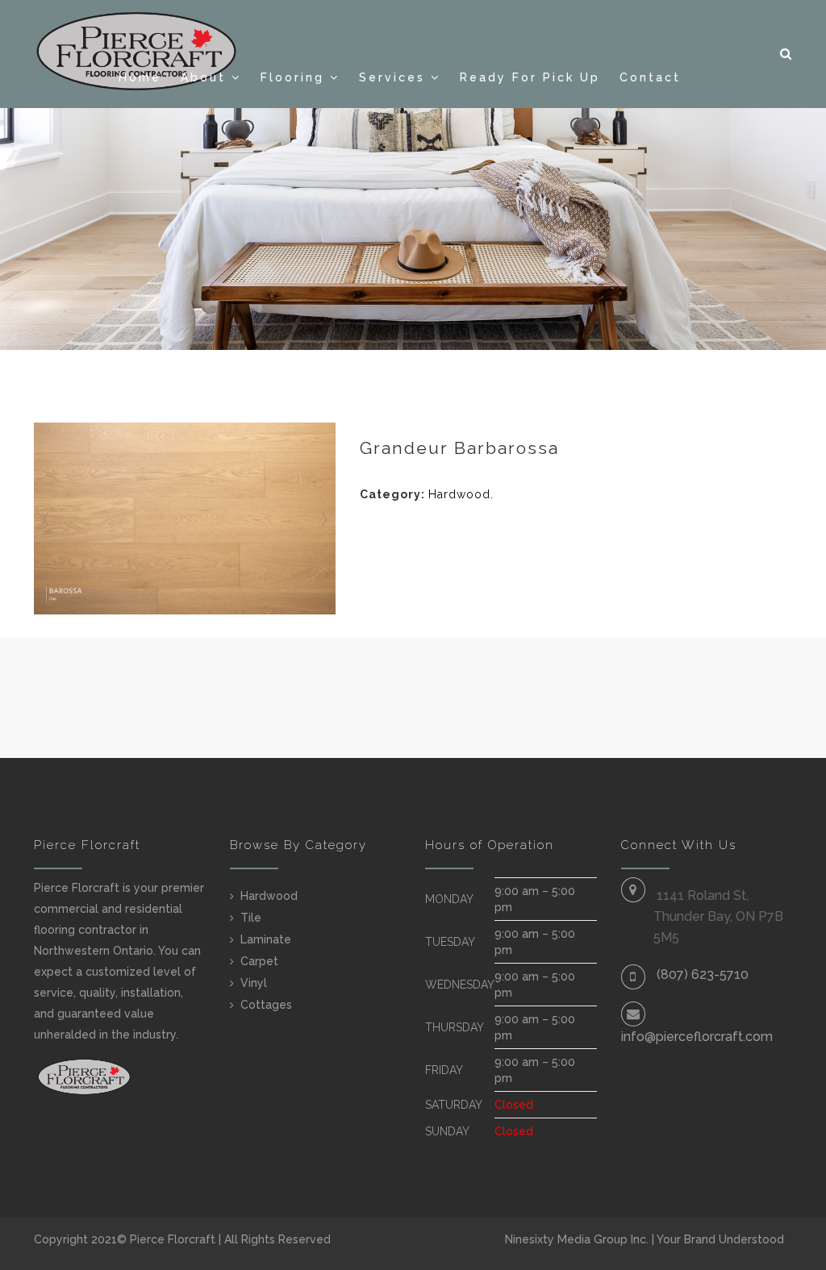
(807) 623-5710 (703, 974)
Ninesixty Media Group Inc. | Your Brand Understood (644, 1239)
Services (392, 77)
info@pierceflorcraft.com (697, 1036)
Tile (250, 917)
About (203, 77)
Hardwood (459, 494)
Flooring (292, 77)
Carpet (259, 961)
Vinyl (253, 982)
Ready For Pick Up (530, 77)
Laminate (265, 939)
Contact (650, 77)
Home (140, 77)
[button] (787, 54)
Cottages (266, 1004)
